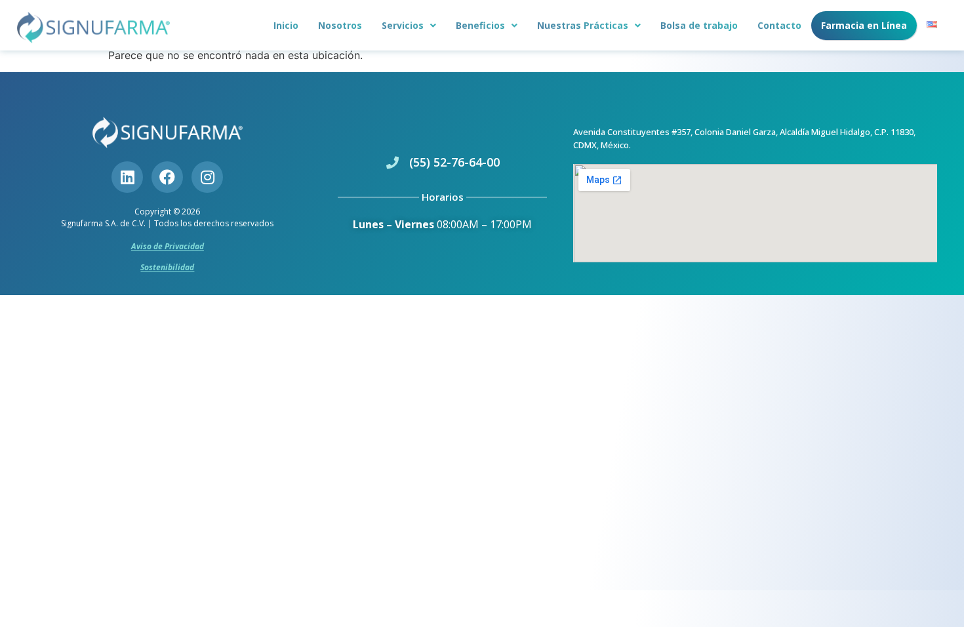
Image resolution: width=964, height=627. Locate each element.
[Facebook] (167, 177)
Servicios (403, 25)
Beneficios (480, 25)
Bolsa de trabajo (699, 25)
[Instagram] (207, 177)
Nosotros (340, 25)
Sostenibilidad (167, 267)
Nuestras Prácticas (582, 25)
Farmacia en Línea (864, 25)
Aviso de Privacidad (167, 246)
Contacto (779, 25)
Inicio (285, 25)
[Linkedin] (127, 177)
